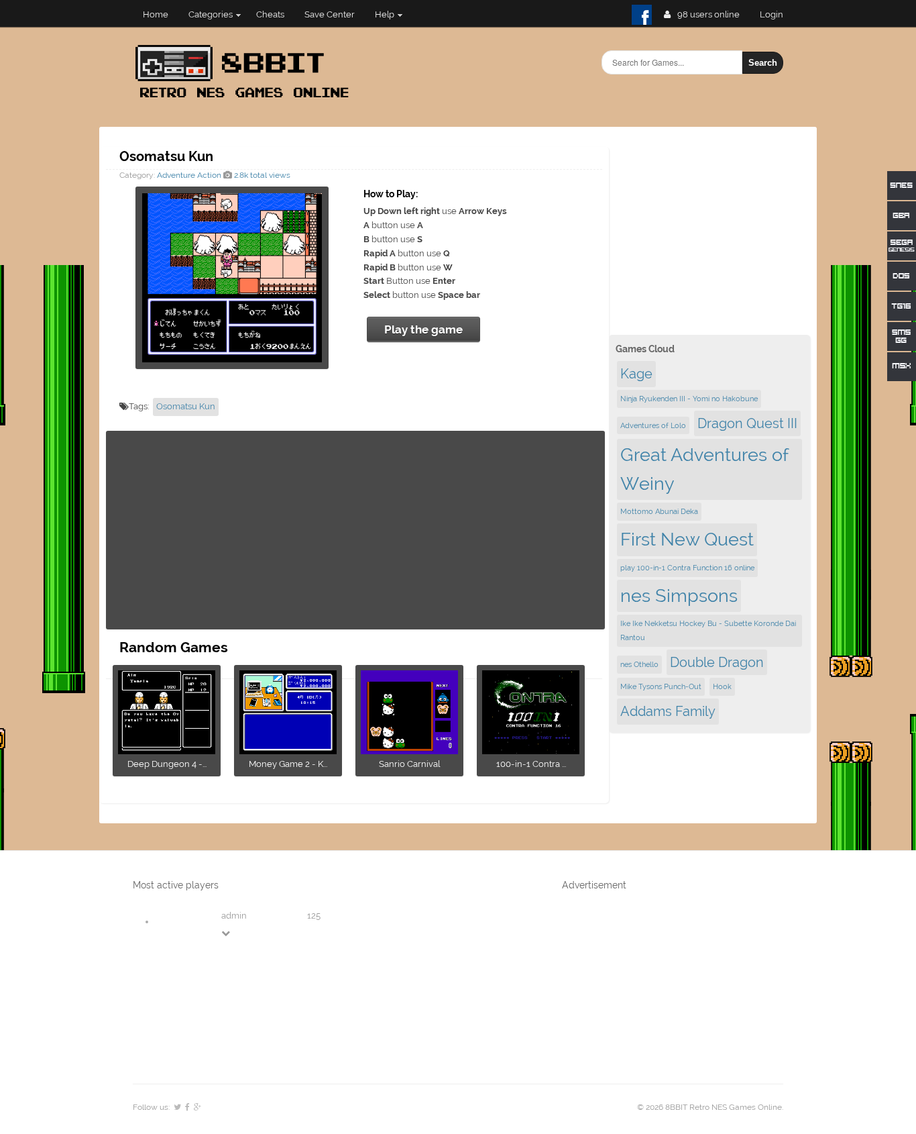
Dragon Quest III (747, 423)
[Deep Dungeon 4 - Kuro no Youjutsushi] (166, 750)
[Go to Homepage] (246, 99)
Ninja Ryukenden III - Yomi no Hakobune (689, 399)
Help (384, 14)
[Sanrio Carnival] (409, 750)
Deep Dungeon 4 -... (167, 764)
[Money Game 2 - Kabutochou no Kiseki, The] (288, 750)
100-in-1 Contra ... (531, 764)
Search (762, 63)
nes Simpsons (679, 595)
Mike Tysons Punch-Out (660, 686)
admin (234, 916)
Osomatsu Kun (185, 406)
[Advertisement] (355, 530)
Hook (722, 686)
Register (777, 14)
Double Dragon (717, 662)
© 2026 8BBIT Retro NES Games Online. (710, 1107)
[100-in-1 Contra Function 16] (530, 750)
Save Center (329, 14)
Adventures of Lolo (653, 425)
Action (209, 175)
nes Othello (639, 664)
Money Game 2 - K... (288, 764)
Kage (636, 374)
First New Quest (687, 539)
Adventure (176, 175)
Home (155, 14)
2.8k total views (261, 175)
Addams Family (667, 711)
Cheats (270, 14)
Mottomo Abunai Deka (659, 511)
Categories (210, 14)
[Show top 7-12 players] (226, 933)
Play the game (423, 329)
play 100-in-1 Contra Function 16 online (687, 568)
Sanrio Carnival (409, 764)
